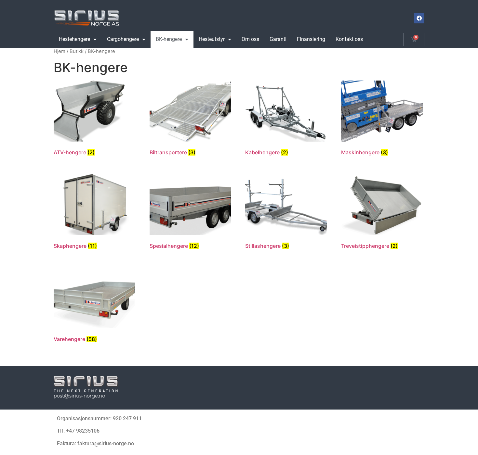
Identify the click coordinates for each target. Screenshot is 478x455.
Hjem (59, 51)
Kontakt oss (349, 39)
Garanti (278, 39)
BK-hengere (169, 39)
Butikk (77, 51)
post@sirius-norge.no (79, 396)
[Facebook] (419, 18)
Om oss (250, 39)
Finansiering (311, 39)
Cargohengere (123, 39)
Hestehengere (74, 39)
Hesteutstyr (212, 39)
